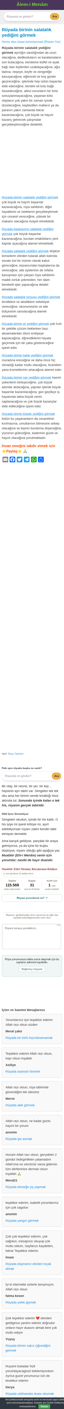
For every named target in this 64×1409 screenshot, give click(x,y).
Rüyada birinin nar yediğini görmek (26, 377)
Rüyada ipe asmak (19, 1139)
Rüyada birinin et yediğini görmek (25, 324)
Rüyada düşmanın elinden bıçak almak (28, 1266)
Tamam (44, 1406)
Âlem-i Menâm (32, 4)
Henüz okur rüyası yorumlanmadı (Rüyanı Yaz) (31, 41)
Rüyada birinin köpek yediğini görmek (28, 414)
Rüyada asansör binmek (23, 1071)
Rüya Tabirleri (15, 753)
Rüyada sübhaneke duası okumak (30, 1394)
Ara (54, 16)
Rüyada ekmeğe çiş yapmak (26, 1187)
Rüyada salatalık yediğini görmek (25, 251)
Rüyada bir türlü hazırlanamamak (29, 1038)
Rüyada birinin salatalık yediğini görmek (30, 197)
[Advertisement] (32, 162)
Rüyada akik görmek (20, 1105)
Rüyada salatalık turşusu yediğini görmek (31, 297)
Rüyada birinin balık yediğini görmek (27, 355)
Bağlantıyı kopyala (32, 969)
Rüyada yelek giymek (21, 1302)
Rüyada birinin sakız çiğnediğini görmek (28, 1348)
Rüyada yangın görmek (22, 1220)
